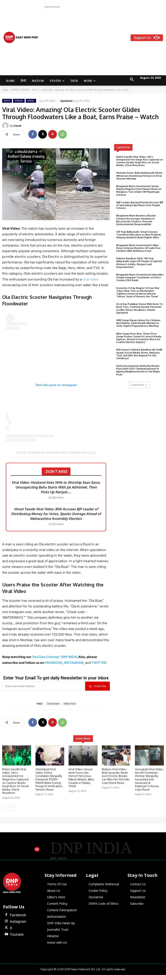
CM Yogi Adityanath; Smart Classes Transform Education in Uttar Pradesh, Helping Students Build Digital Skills (138, 234)
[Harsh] (6, 125)
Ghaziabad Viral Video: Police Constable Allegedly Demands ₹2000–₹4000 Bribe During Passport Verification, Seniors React (49, 779)
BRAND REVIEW (20, 89)
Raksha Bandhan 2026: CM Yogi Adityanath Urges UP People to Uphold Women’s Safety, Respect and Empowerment (139, 263)
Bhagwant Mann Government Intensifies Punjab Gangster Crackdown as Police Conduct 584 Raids (140, 277)
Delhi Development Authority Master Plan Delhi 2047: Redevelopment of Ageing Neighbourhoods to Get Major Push (138, 370)
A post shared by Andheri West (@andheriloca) (56, 452)
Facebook (18, 915)
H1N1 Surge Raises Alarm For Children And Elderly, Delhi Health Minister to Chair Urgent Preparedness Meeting (138, 323)
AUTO (35, 89)
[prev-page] (5, 807)
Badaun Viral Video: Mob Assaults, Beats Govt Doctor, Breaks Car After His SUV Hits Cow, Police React (115, 775)
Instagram (18, 921)
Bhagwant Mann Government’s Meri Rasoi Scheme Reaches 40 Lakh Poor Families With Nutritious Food (138, 248)
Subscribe (100, 686)
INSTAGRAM (73, 663)
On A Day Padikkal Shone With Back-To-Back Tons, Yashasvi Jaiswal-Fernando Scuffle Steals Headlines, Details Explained (139, 308)
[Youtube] (6, 934)
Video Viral (69, 703)
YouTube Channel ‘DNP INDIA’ (54, 657)
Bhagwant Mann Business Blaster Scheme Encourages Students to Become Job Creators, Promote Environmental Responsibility (136, 220)
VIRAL (30, 100)
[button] (132, 79)
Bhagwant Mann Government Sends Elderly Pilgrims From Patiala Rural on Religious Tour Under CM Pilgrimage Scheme (138, 190)
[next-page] (11, 807)
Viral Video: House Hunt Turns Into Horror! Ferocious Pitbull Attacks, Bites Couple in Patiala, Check (81, 777)
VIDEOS (19, 100)
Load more (137, 385)
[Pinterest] (52, 134)
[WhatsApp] (62, 134)
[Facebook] (32, 134)
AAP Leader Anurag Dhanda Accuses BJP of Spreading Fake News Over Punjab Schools (139, 205)
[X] (42, 134)
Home (5, 89)
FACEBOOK (53, 663)
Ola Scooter (53, 703)
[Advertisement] (105, 44)
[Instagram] (6, 921)
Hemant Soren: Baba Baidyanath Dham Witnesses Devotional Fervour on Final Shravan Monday (139, 175)
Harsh (17, 125)
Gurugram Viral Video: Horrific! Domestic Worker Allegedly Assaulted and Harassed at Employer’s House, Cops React (149, 779)
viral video (90, 279)
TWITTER (98, 663)
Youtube (17, 934)
